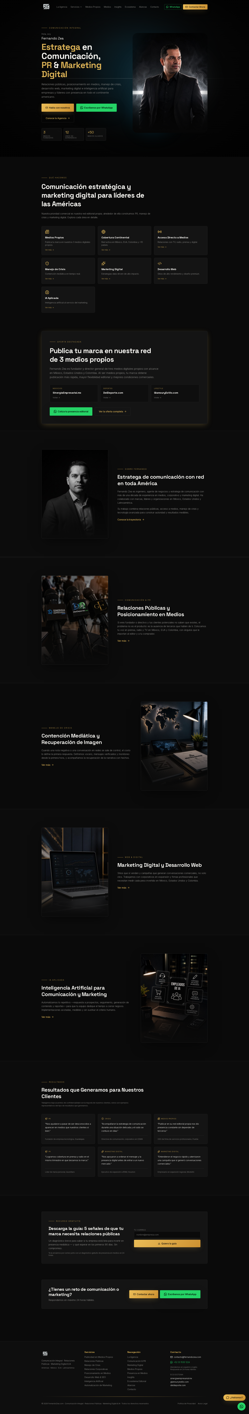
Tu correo (140, 1230)
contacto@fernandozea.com (187, 1357)
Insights (117, 7)
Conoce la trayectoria (129, 519)
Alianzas (143, 7)
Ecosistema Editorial (136, 1381)
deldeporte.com (178, 1385)
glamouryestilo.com (179, 1382)
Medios (107, 7)
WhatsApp (175, 7)
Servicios (75, 7)
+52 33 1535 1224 (182, 1362)
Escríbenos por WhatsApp (98, 107)
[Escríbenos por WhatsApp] (241, 1406)
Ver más (121, 640)
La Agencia (61, 7)
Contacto (154, 7)
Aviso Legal (202, 1403)
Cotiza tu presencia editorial (73, 411)
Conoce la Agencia (56, 118)
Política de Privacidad (187, 1403)
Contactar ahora (145, 1294)
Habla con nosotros (59, 107)
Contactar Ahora (197, 7)
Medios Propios (92, 7)
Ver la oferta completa (111, 411)
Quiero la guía (169, 1243)
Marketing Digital (135, 1365)
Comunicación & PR (136, 1361)
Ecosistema (130, 7)
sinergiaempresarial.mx (181, 1378)
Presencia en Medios (137, 1373)
